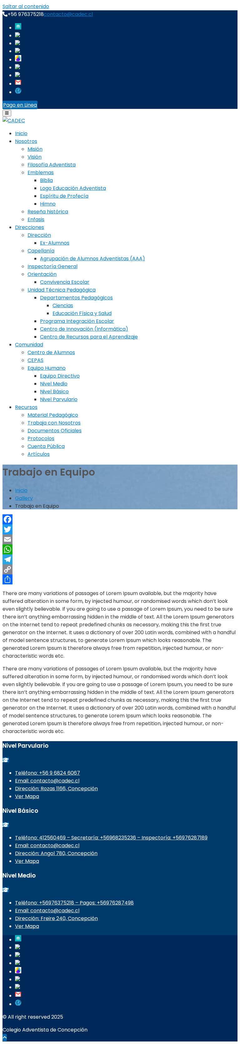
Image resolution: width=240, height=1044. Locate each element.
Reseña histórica (48, 211)
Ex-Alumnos (54, 243)
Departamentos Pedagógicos (76, 297)
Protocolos (41, 438)
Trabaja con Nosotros (54, 422)
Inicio (21, 133)
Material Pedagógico (53, 415)
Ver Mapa (27, 796)
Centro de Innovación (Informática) (84, 329)
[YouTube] (17, 51)
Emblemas (41, 172)
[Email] (120, 539)
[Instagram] (17, 43)
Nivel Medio (54, 383)
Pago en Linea (20, 105)
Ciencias (62, 305)
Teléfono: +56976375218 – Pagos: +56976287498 (74, 902)
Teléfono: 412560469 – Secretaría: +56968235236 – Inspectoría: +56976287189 (111, 837)
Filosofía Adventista (52, 164)
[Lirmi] (18, 59)
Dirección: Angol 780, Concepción (56, 853)
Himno (48, 203)
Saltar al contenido (25, 6)
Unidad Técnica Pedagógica (62, 289)
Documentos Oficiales (55, 430)
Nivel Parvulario (59, 399)
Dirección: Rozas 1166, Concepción (56, 788)
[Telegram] (120, 559)
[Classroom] (17, 67)
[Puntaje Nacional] (18, 92)
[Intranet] (17, 75)
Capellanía (41, 250)
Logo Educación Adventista (73, 188)
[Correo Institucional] (18, 83)
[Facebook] (17, 35)
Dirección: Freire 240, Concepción (56, 918)
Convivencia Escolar (64, 282)
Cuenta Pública (46, 446)
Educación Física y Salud (82, 313)
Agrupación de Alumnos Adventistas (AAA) (92, 258)
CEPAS (35, 360)
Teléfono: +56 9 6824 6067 (47, 773)
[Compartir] (120, 579)
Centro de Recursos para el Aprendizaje (89, 336)
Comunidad (29, 344)
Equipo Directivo (60, 375)
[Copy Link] (120, 569)
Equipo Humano (47, 368)
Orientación (42, 274)
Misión (35, 149)
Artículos (39, 454)
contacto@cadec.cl (68, 14)
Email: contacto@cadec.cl (47, 780)
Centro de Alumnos (51, 352)
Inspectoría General (53, 266)
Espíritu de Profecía (64, 196)
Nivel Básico (54, 391)
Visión (35, 156)
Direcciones (29, 227)
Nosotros (26, 141)
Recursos (26, 407)
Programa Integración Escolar (77, 321)
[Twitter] (120, 529)
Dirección (39, 235)
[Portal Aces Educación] (18, 27)
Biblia (46, 180)
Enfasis (36, 219)
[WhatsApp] (120, 549)
